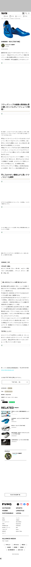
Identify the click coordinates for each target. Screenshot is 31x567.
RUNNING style (5, 525)
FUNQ (3, 518)
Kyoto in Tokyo (19, 531)
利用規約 (22, 547)
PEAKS (3, 520)
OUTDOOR (6, 508)
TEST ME (10, 388)
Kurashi (6, 540)
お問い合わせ (16, 544)
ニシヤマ (14, 454)
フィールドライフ (5, 521)
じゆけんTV (4, 529)
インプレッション (8, 391)
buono (17, 529)
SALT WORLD (18, 521)
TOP (2, 18)
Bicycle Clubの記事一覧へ (15, 494)
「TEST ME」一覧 (15, 382)
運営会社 (23, 544)
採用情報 (15, 547)
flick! (17, 527)
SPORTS (19, 508)
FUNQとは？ (8, 544)
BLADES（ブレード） (6, 527)
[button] (0, 558)
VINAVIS (17, 520)
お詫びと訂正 (20, 549)
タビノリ (4, 533)
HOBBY (5, 510)
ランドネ (17, 518)
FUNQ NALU (18, 525)
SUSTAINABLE (7, 513)
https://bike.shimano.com (7, 370)
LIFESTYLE (20, 510)
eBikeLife (4, 531)
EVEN (3, 523)
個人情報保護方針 (11, 549)
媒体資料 (9, 547)
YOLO (3, 540)
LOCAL (18, 513)
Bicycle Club (6, 18)
